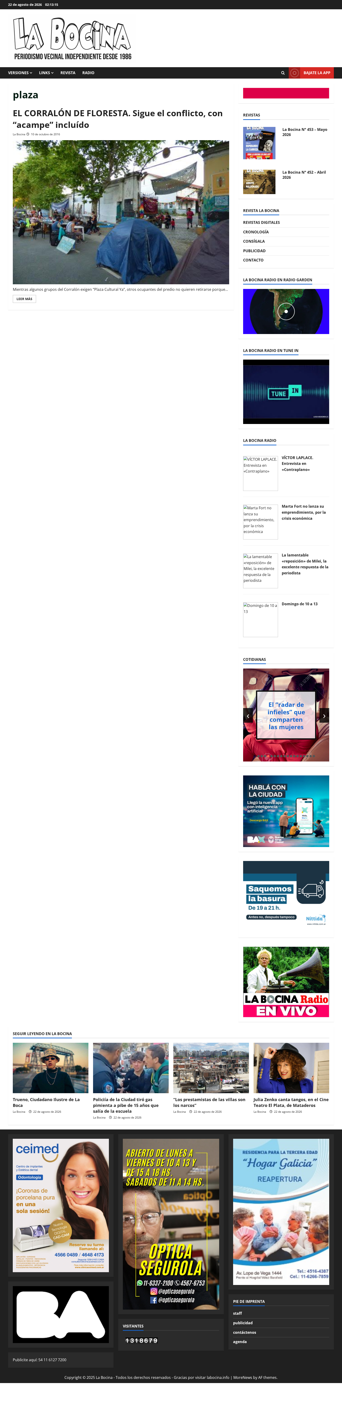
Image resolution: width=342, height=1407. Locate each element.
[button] (258, 756)
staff (237, 1313)
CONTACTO (253, 260)
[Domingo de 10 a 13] (260, 619)
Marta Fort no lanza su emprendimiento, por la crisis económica (304, 512)
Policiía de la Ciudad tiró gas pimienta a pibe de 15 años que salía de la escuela (126, 1105)
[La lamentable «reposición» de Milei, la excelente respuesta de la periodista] (260, 570)
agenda (240, 1341)
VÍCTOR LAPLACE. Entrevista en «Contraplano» (297, 463)
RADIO (88, 72)
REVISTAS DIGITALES (261, 222)
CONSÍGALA (254, 241)
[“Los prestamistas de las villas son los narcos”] (211, 1068)
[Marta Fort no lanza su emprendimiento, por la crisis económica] (260, 521)
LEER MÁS (26, 299)
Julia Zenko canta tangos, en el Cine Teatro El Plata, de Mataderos (291, 1102)
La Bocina (19, 134)
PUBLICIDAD (254, 250)
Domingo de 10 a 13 (300, 603)
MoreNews (242, 1377)
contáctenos (244, 1332)
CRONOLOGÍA (256, 232)
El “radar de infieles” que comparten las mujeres (286, 715)
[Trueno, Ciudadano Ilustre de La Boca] (50, 1068)
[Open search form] (283, 73)
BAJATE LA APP (317, 72)
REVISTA (67, 72)
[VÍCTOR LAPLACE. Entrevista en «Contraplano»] (260, 473)
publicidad (243, 1322)
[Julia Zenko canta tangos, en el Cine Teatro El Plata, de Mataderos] (291, 1068)
